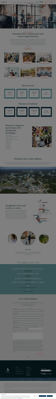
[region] (28, 396)
